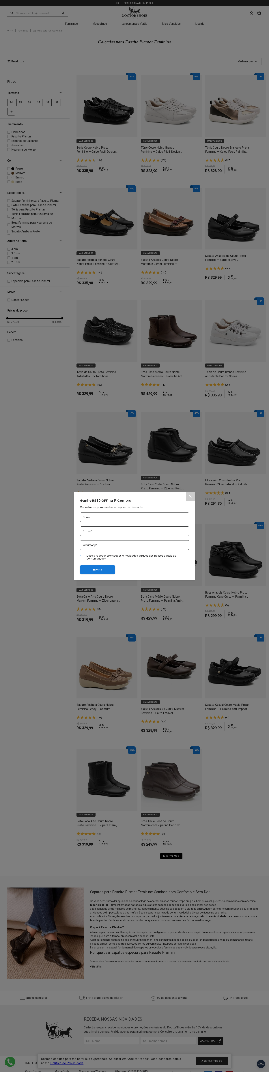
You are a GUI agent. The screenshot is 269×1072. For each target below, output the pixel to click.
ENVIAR (97, 569)
